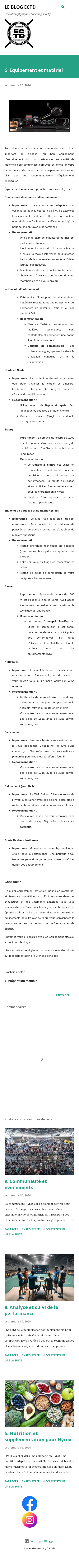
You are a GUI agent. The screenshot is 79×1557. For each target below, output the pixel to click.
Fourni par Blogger (42, 1541)
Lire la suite (13, 1234)
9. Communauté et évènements (26, 1184)
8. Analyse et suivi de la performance (31, 1310)
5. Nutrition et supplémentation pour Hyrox (38, 1436)
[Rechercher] (63, 7)
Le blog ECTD (20, 7)
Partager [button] (63, 995)
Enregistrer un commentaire (44, 1229)
